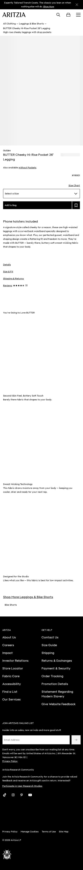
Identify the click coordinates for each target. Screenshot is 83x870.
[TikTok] (4, 795)
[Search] (58, 14)
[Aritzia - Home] (14, 14)
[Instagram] (13, 795)
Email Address (11, 740)
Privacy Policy (10, 761)
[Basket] (68, 14)
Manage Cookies (30, 831)
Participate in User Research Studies (22, 786)
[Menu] (78, 14)
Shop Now (48, 6)
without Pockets (27, 167)
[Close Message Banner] (76, 4)
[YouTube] (30, 795)
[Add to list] (76, 205)
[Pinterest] (21, 795)
